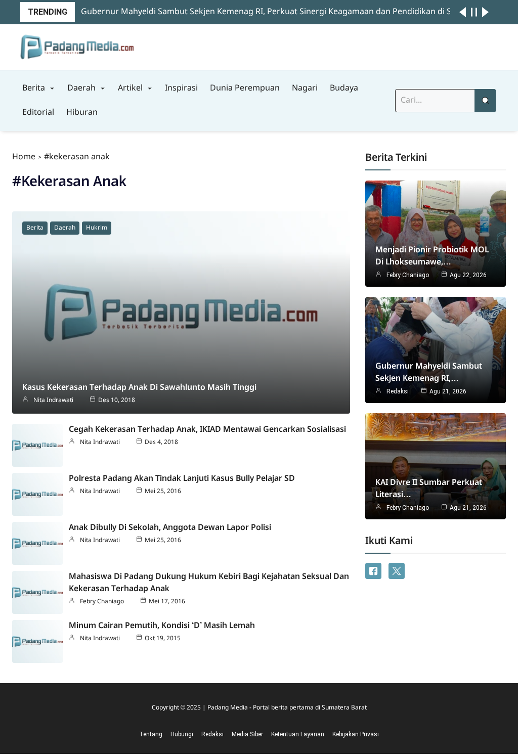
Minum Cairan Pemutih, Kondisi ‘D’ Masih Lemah (162, 625)
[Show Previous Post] (462, 12)
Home (23, 157)
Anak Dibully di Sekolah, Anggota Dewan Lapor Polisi (170, 527)
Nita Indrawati (53, 400)
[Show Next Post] (485, 12)
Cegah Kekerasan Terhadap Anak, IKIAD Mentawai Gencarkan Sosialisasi (207, 429)
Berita (35, 228)
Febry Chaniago (102, 602)
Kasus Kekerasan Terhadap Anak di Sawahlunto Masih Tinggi (139, 387)
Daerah (64, 228)
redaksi (397, 391)
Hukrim (96, 228)
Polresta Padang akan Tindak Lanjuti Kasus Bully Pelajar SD (182, 478)
